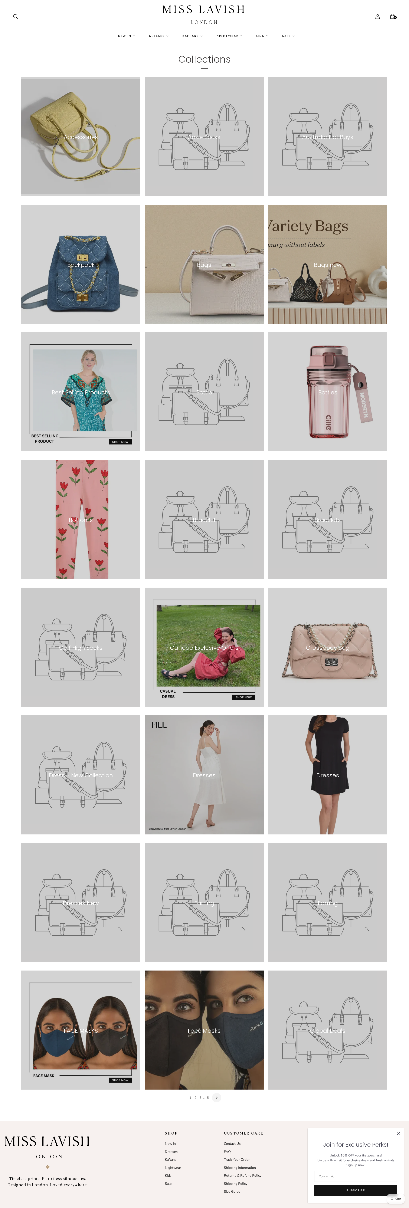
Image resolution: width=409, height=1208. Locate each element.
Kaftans (191, 36)
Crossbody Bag (328, 647)
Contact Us (232, 1143)
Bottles (327, 392)
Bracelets (328, 520)
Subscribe (355, 1190)
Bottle (204, 392)
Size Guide (232, 1191)
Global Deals (328, 1030)
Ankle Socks (204, 137)
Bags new (327, 265)
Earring (204, 903)
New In (124, 36)
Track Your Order (237, 1159)
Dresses (157, 36)
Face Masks (204, 1030)
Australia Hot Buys (327, 137)
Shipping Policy (235, 1183)
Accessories (81, 137)
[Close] (398, 1133)
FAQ (227, 1151)
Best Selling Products (81, 392)
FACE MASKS (81, 1030)
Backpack (81, 265)
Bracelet (204, 520)
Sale (286, 36)
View (80, 149)
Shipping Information (240, 1167)
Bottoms (81, 520)
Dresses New (81, 903)
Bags (204, 265)
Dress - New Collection (81, 775)
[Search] (17, 16)
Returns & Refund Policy (242, 1175)
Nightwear (227, 36)
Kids (260, 36)
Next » (216, 1097)
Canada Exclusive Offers (204, 647)
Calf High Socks (81, 647)
